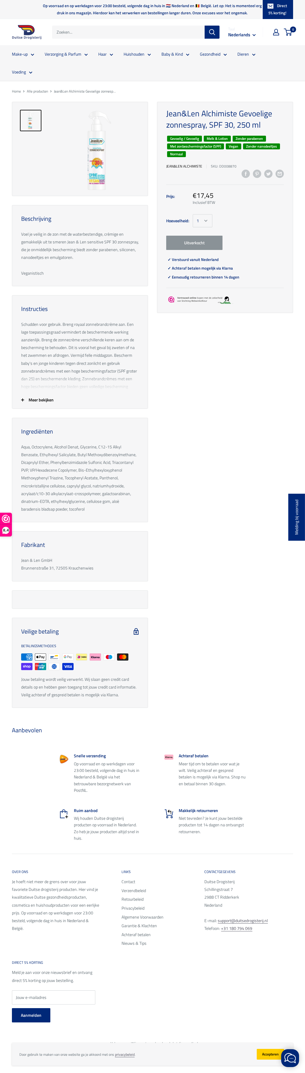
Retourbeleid (133, 899)
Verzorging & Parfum (63, 54)
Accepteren (270, 1054)
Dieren (243, 54)
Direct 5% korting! (277, 9)
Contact (128, 881)
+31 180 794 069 (236, 928)
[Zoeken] (212, 32)
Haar (102, 54)
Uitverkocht (194, 243)
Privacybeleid (133, 908)
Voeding (19, 72)
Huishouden (134, 54)
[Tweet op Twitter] (268, 173)
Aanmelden (31, 1015)
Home (16, 91)
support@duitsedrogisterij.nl (243, 920)
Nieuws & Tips (134, 943)
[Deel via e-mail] (280, 173)
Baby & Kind (172, 54)
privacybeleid (125, 1054)
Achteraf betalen (136, 934)
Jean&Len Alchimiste (184, 166)
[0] (288, 32)
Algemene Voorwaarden (143, 917)
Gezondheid (210, 54)
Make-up (20, 54)
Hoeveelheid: (177, 221)
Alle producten (37, 91)
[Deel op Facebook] (246, 173)
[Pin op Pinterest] (257, 173)
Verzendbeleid (134, 890)
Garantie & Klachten (139, 925)
